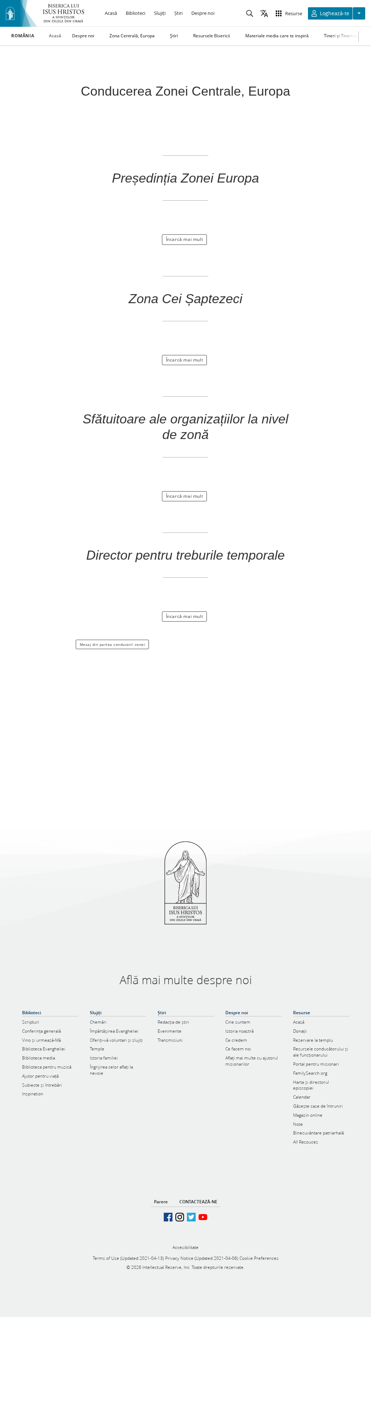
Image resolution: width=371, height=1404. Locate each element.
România (22, 35)
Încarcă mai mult (184, 239)
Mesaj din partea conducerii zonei (112, 644)
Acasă (55, 36)
